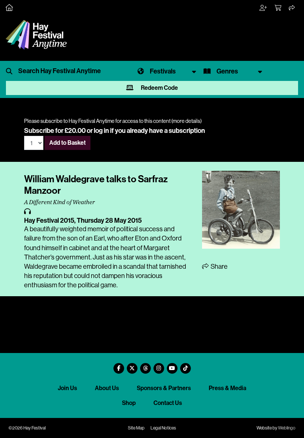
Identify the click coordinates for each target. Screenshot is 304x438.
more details (186, 121)
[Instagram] (158, 365)
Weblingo (286, 428)
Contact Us (167, 402)
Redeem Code (159, 87)
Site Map (136, 428)
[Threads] (145, 365)
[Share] (292, 8)
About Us (107, 388)
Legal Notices (163, 428)
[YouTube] (172, 365)
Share (218, 266)
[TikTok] (185, 365)
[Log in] (264, 8)
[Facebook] (118, 365)
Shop (129, 402)
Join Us (67, 388)
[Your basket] (278, 8)
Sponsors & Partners (164, 388)
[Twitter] (132, 365)
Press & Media (227, 388)
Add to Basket (67, 142)
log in (101, 131)
